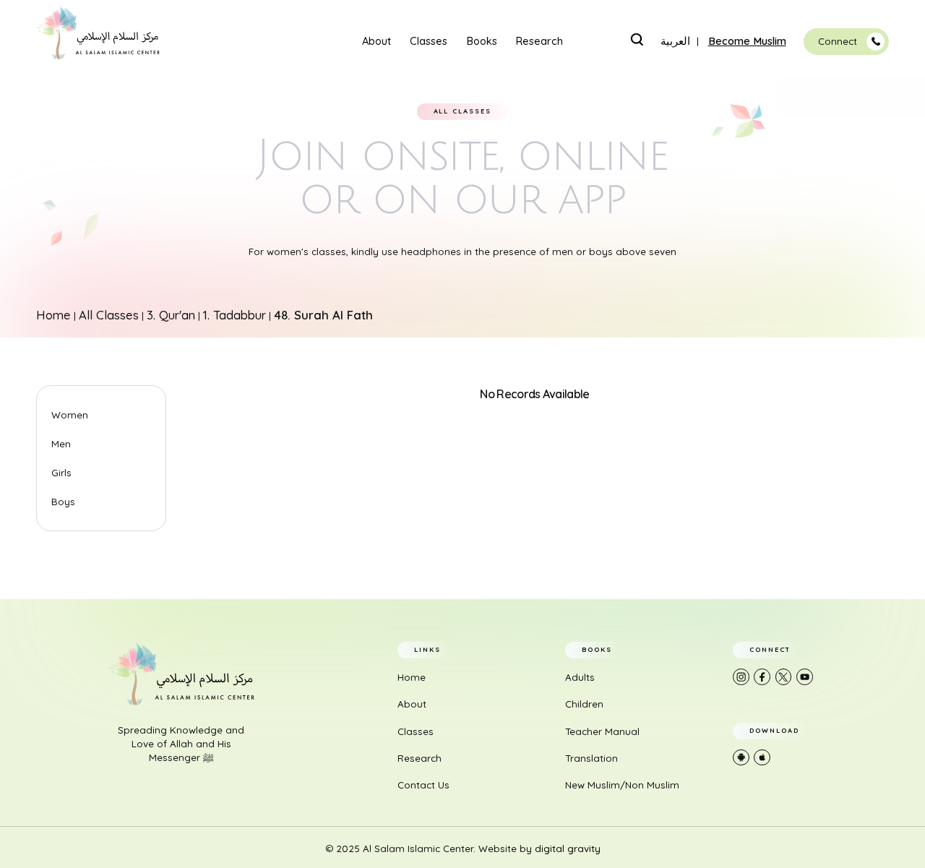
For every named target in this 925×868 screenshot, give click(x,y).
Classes (428, 41)
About (376, 41)
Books (482, 41)
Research (539, 41)
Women (69, 415)
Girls (61, 472)
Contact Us (423, 785)
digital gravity (568, 848)
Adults (580, 677)
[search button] (636, 39)
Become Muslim (747, 41)
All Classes (109, 314)
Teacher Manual (602, 731)
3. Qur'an (171, 314)
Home (53, 314)
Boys (63, 501)
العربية (675, 41)
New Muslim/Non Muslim (622, 785)
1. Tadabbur (234, 314)
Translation (591, 758)
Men (61, 444)
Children (584, 704)
